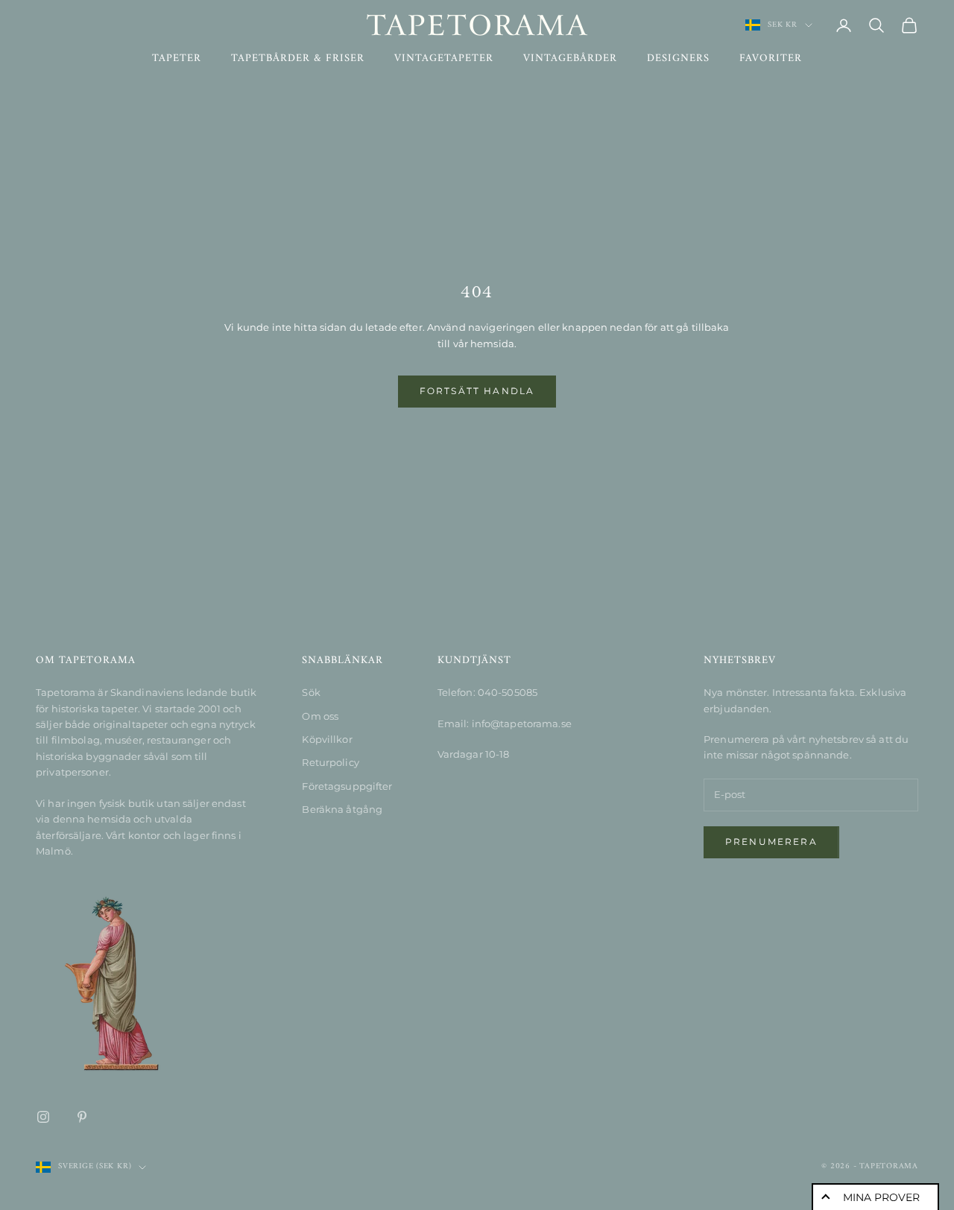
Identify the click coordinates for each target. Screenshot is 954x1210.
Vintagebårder (570, 59)
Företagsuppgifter (347, 786)
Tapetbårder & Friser (297, 59)
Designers (678, 59)
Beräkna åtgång (342, 809)
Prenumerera (771, 841)
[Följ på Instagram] (43, 1116)
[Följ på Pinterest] (82, 1116)
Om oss (320, 716)
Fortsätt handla (477, 390)
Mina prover (881, 1197)
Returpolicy (330, 762)
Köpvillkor (327, 739)
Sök (311, 692)
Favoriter (770, 59)
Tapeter (176, 59)
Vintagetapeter (443, 59)
